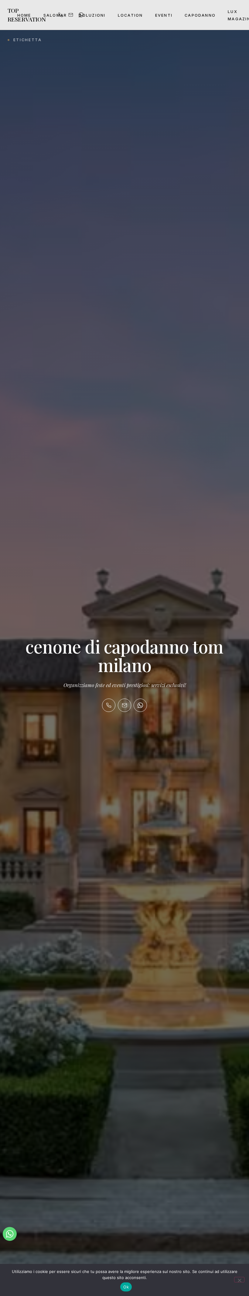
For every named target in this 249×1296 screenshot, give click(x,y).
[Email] (124, 705)
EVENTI (163, 15)
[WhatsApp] (140, 705)
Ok (126, 1286)
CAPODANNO (200, 15)
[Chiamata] (108, 705)
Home (24, 15)
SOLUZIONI (92, 15)
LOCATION (130, 15)
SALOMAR (55, 15)
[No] (239, 1279)
